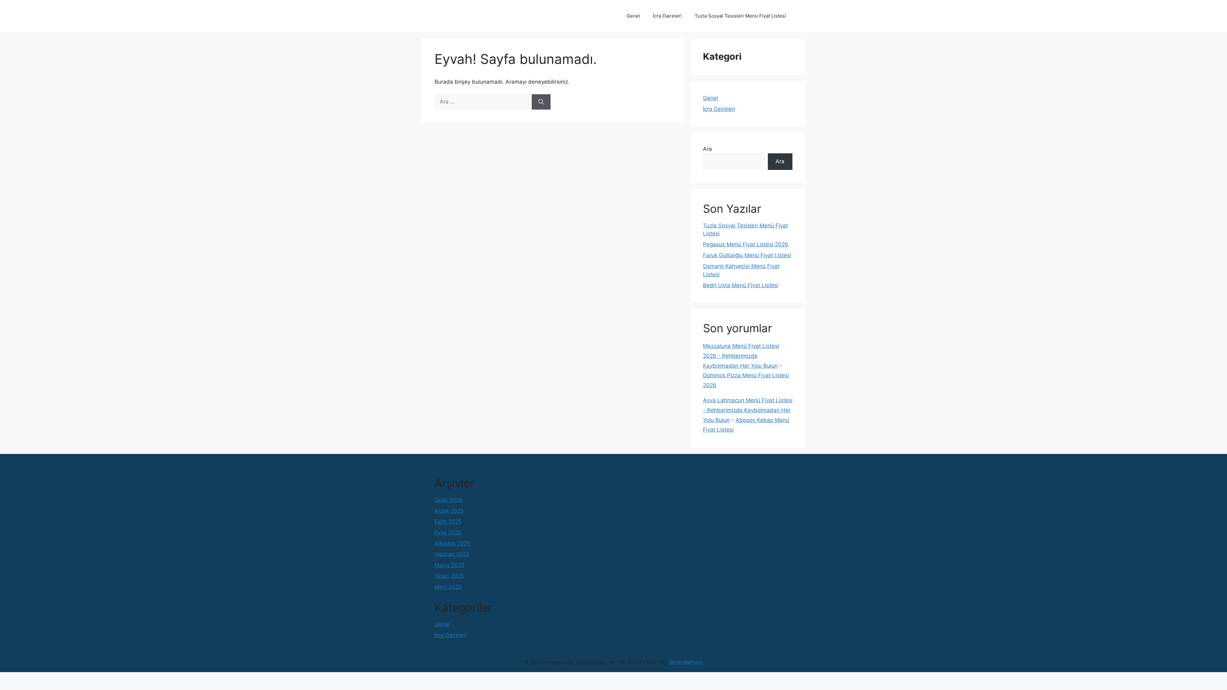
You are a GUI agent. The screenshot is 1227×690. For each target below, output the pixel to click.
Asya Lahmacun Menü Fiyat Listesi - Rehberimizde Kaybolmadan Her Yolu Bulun (747, 410)
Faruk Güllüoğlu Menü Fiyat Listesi (747, 255)
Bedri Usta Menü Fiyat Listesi (740, 285)
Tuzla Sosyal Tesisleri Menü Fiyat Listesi (740, 16)
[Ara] (541, 102)
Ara (707, 149)
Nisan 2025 (449, 576)
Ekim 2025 (448, 521)
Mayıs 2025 (449, 565)
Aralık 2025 (449, 511)
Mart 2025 (448, 587)
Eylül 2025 (448, 532)
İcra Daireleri (667, 16)
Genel (633, 16)
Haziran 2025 (452, 554)
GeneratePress (686, 662)
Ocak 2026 (449, 500)
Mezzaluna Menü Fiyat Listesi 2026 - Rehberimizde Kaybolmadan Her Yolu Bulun (741, 356)
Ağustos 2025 (452, 543)
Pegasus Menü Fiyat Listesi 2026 (745, 244)
